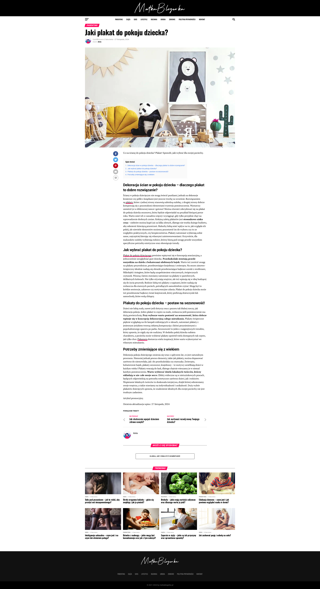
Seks (135, 19)
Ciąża (128, 19)
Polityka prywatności (187, 19)
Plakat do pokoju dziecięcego (137, 255)
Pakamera (142, 339)
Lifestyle (144, 19)
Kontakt (202, 19)
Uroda (163, 19)
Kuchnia (154, 19)
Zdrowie (172, 19)
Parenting (119, 19)
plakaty (129, 202)
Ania (99, 42)
